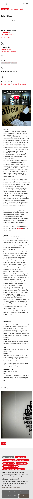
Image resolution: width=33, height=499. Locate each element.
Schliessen (24, 496)
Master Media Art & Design (8, 51)
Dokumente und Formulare (10, 466)
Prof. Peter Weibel (6, 38)
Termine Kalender (20, 457)
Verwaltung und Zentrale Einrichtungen (13, 469)
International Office (22, 460)
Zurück (4, 443)
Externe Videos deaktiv (15, 492)
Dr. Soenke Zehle (5, 32)
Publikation (20, 228)
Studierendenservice (8, 463)
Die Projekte (5, 9)
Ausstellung (14, 62)
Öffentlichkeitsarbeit (9, 460)
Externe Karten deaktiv (10, 496)
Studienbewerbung (21, 463)
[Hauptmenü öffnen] (27, 3)
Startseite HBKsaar (8, 457)
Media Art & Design (6, 49)
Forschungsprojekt (6, 62)
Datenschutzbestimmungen (11, 488)
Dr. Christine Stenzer (6, 36)
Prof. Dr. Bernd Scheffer (7, 34)
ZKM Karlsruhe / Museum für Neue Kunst (14, 84)
